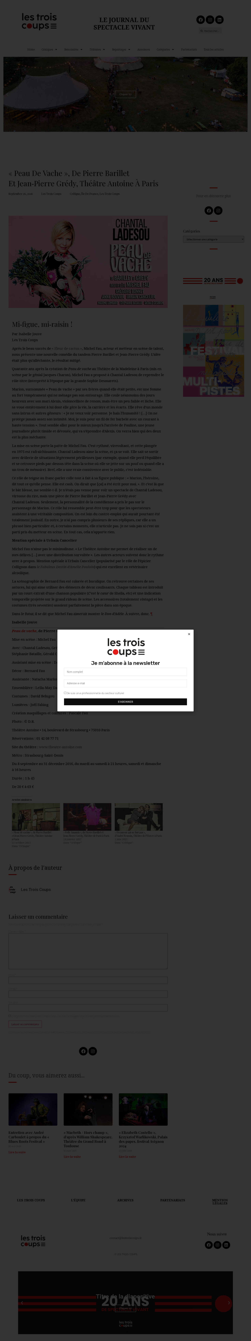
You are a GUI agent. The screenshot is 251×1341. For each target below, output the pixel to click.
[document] (125, 670)
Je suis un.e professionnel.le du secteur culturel (95, 693)
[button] (189, 634)
